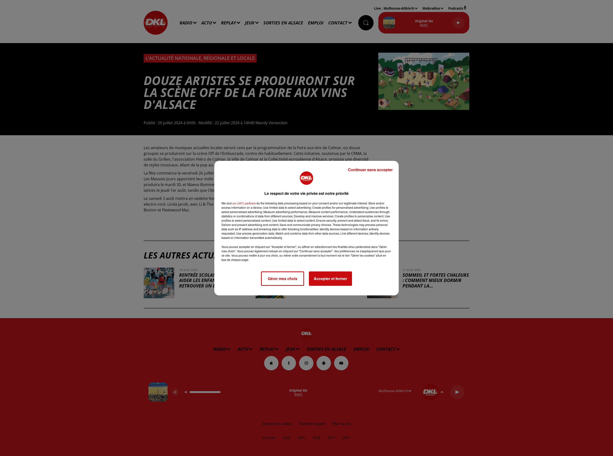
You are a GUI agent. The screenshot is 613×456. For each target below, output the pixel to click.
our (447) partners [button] (244, 203)
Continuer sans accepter (370, 169)
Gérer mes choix (282, 278)
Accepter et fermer (330, 278)
